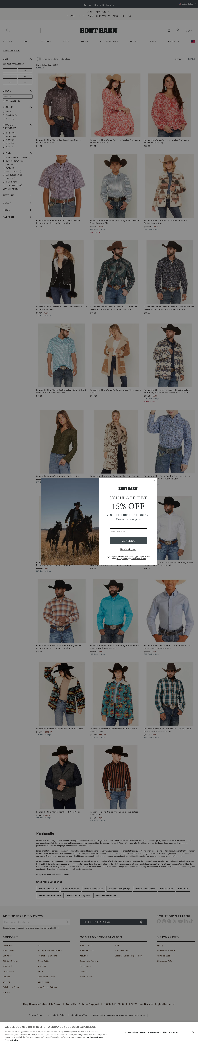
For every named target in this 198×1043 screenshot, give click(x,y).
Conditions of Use (94, 1037)
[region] (99, 1032)
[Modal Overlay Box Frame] (99, 521)
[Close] (193, 1032)
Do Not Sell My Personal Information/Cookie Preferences (151, 1032)
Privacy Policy (11, 1040)
